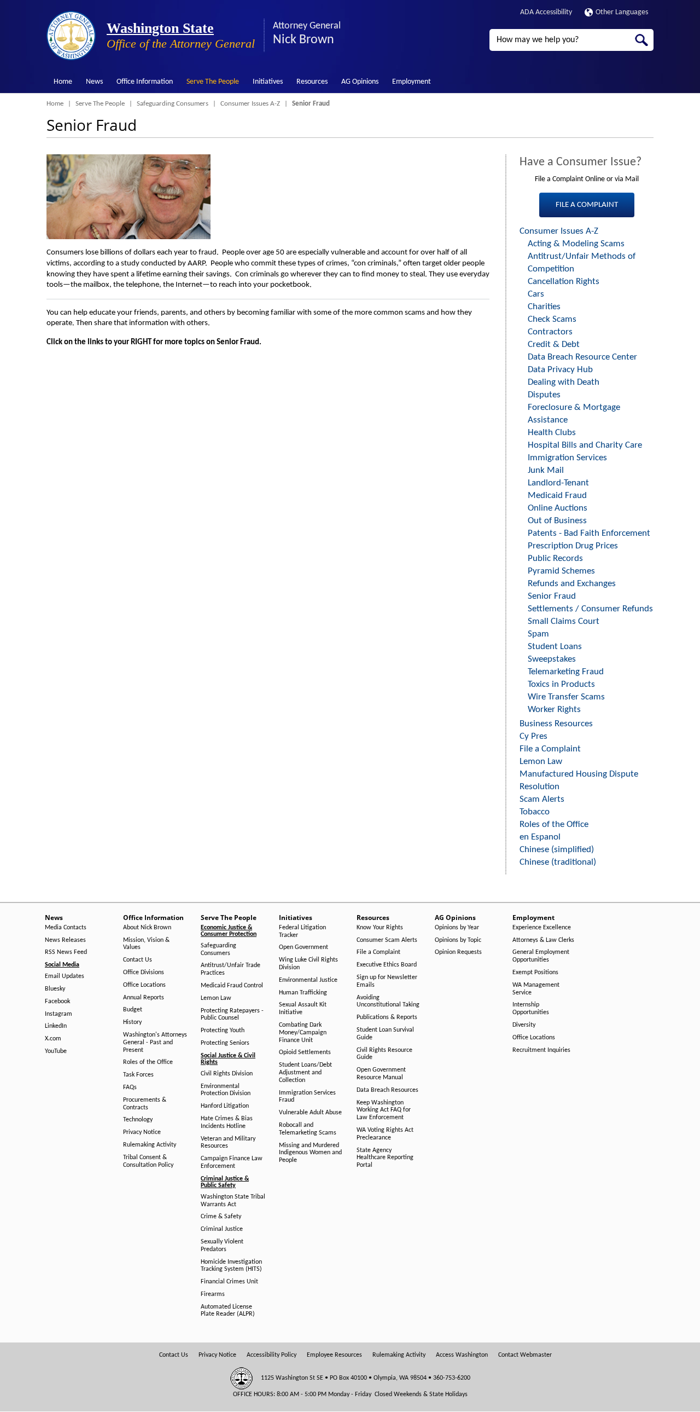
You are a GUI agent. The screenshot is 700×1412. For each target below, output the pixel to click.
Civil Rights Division (227, 1073)
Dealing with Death (563, 382)
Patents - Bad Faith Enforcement (589, 533)
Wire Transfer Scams (566, 697)
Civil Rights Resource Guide (384, 1054)
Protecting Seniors (225, 1043)
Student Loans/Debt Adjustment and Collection (305, 1073)
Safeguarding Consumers (172, 103)
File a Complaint (550, 749)
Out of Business (557, 520)
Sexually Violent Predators (222, 1246)
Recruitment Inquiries (541, 1050)
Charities (544, 306)
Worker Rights (554, 709)
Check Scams (552, 319)
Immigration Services (567, 457)
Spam (538, 634)
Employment (411, 82)
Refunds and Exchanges (572, 583)
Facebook (57, 1001)
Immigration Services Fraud (307, 1097)
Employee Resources (334, 1355)
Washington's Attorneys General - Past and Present (155, 1043)
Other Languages (622, 12)
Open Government (303, 947)
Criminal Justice (222, 1229)
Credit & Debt (554, 344)
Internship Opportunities (530, 1009)
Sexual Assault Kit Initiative (302, 1009)
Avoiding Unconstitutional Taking (388, 1001)
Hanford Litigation (225, 1106)
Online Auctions (557, 508)
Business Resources (556, 723)
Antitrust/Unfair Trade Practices (230, 969)
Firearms (213, 1294)
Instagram (58, 1014)
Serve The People (212, 82)
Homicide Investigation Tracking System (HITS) (231, 1266)
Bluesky (55, 989)
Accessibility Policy (271, 1355)
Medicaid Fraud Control (232, 985)
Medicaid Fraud (557, 495)
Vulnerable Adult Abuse (310, 1112)
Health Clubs (552, 432)
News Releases (65, 940)
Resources (312, 82)
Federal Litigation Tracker (302, 931)
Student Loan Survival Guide (385, 1034)
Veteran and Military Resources (228, 1143)
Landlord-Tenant (558, 483)
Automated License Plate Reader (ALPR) (228, 1311)
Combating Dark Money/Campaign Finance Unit (302, 1033)
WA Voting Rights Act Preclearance (385, 1134)
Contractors (550, 332)
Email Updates (64, 976)
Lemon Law (541, 761)
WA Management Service (535, 989)
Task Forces (138, 1075)
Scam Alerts (542, 799)
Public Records (555, 558)
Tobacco (535, 812)
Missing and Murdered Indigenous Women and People (310, 1153)
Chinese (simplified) (557, 849)
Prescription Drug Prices (573, 546)
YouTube (56, 1051)
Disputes (544, 395)
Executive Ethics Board (387, 965)
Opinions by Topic (458, 940)
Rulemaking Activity (149, 1145)
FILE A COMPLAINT (587, 205)
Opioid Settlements (305, 1052)
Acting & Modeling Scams (576, 243)
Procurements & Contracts (144, 1104)
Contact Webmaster (525, 1355)
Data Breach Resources (387, 1090)
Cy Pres (533, 736)
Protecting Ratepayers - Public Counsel (232, 1015)
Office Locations (144, 985)
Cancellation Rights (563, 281)
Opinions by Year (457, 927)
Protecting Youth (222, 1030)
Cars (536, 294)
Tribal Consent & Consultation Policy (148, 1161)
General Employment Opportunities (540, 956)
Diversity (523, 1025)
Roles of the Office (554, 824)
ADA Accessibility (546, 12)
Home (63, 82)
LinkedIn (56, 1026)
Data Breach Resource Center (582, 357)
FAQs (130, 1087)
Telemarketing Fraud (566, 671)
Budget (132, 1009)
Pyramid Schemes (561, 571)
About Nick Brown (147, 927)
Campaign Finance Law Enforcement (231, 1162)
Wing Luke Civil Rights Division (308, 964)
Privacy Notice (142, 1132)
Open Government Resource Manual (381, 1074)
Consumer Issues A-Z (250, 103)
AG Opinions (359, 82)
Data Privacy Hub (560, 369)
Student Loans (555, 646)
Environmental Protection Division (225, 1090)
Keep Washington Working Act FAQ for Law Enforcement (384, 1110)
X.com (53, 1038)
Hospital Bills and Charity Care (585, 445)
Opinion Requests (458, 952)
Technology (138, 1119)
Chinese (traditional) (558, 862)
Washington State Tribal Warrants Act (233, 1201)
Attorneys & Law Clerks (543, 940)
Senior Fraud (552, 596)
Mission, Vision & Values (146, 944)
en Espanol (540, 837)
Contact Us (137, 960)
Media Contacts (65, 927)
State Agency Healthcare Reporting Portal (385, 1158)
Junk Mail (546, 470)
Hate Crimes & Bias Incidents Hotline (227, 1122)
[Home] (71, 35)
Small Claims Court (563, 621)
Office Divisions (143, 972)
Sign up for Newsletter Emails (387, 981)
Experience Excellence (541, 927)
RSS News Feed (66, 952)
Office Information (144, 82)
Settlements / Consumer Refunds (590, 609)
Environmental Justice (308, 980)
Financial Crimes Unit (229, 1281)
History (132, 1022)
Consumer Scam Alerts (387, 940)
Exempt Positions (535, 972)
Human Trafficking (303, 992)
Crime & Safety (221, 1216)
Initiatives (268, 82)
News (94, 82)
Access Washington (462, 1355)
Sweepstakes (552, 659)
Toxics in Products (561, 684)
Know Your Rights (380, 927)
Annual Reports (143, 997)
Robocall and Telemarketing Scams (307, 1129)
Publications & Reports (387, 1017)
